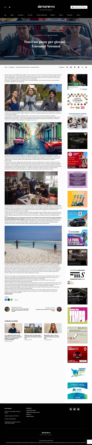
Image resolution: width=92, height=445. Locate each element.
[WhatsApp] (86, 67)
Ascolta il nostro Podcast (80, 7)
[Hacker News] (78, 67)
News (12, 15)
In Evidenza (55, 35)
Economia (20, 15)
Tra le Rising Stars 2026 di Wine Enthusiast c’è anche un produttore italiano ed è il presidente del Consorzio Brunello (13, 337)
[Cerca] (5, 15)
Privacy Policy (30, 416)
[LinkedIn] (74, 67)
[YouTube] (78, 409)
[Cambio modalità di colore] (9, 7)
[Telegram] (82, 67)
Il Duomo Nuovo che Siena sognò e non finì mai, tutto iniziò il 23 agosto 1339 (33, 336)
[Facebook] (67, 67)
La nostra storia (31, 410)
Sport (78, 15)
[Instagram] (74, 409)
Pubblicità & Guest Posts (33, 412)
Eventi (61, 15)
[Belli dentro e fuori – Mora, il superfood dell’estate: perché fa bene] (53, 328)
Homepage (29, 408)
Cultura (30, 15)
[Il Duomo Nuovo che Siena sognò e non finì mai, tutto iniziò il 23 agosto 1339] (33, 328)
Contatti (28, 414)
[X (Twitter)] (71, 67)
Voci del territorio (42, 15)
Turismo (52, 15)
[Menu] (5, 7)
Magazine (69, 15)
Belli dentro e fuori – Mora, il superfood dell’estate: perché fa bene (51, 336)
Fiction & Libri (48, 35)
